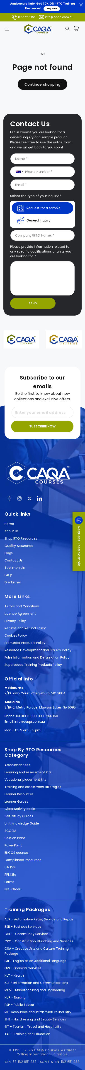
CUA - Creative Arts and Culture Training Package (37, 951)
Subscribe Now (42, 426)
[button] (7, 29)
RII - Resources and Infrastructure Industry (38, 1012)
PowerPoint (13, 845)
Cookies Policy (16, 635)
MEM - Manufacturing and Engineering (35, 990)
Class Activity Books (20, 808)
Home (9, 524)
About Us (12, 531)
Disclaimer (13, 582)
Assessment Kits (17, 765)
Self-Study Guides (19, 816)
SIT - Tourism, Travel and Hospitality (33, 1026)
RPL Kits (10, 874)
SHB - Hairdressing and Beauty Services (35, 1019)
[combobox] (18, 172)
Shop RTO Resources (21, 538)
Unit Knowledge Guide (22, 823)
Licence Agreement (20, 613)
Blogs (9, 553)
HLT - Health (14, 975)
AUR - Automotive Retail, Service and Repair (39, 919)
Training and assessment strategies (33, 787)
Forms (9, 882)
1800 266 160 (27, 17)
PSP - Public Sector (19, 1004)
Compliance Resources (23, 860)
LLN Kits (10, 867)
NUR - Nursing (15, 997)
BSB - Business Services (23, 926)
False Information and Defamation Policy (37, 657)
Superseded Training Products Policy (33, 664)
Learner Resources (19, 794)
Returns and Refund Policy (25, 628)
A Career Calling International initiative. (46, 1052)
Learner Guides (16, 801)
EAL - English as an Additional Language (35, 961)
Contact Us (13, 560)
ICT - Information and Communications (36, 982)
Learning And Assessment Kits (28, 772)
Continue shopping (42, 84)
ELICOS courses (17, 852)
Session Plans (15, 838)
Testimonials (15, 567)
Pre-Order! (13, 889)
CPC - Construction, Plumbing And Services (39, 941)
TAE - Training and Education (27, 1034)
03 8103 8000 (26, 716)
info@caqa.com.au (59, 17)
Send (33, 303)
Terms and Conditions (22, 606)
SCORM (10, 830)
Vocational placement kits (25, 779)
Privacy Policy (15, 621)
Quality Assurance (19, 545)
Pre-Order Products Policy (25, 642)
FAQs (8, 575)
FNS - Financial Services (23, 968)
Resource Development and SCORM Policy (38, 650)
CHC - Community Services (27, 934)
